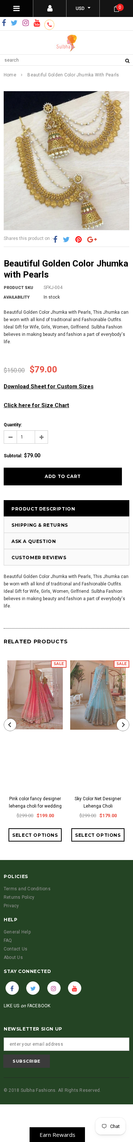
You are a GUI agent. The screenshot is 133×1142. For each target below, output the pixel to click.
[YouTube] (37, 23)
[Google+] (92, 239)
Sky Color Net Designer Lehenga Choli (98, 802)
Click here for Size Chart (36, 405)
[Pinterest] (78, 239)
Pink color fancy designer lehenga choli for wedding (35, 802)
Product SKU (18, 287)
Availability (17, 297)
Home (10, 75)
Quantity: (13, 424)
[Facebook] (4, 23)
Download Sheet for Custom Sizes (48, 386)
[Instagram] (26, 23)
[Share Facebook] (55, 239)
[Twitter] (14, 23)
